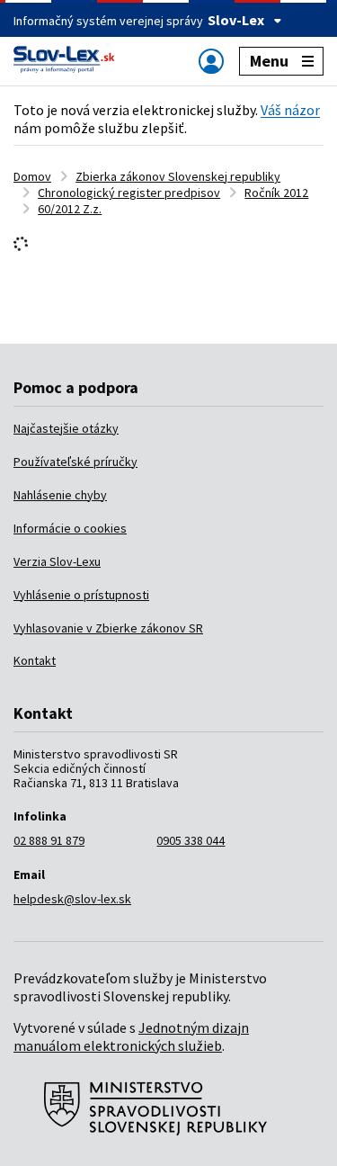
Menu (269, 60)
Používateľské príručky (75, 461)
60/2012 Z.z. (70, 209)
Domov (32, 176)
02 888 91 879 (48, 840)
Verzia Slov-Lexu (57, 561)
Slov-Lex (236, 20)
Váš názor (290, 110)
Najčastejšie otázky (66, 428)
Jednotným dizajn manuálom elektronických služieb (131, 1036)
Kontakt (34, 660)
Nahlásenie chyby (60, 495)
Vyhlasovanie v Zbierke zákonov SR (108, 628)
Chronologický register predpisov (129, 192)
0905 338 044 (190, 840)
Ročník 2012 (276, 192)
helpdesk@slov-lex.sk (72, 899)
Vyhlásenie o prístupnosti (81, 595)
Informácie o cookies (70, 528)
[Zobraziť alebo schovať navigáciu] (211, 60)
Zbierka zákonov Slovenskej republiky (177, 176)
